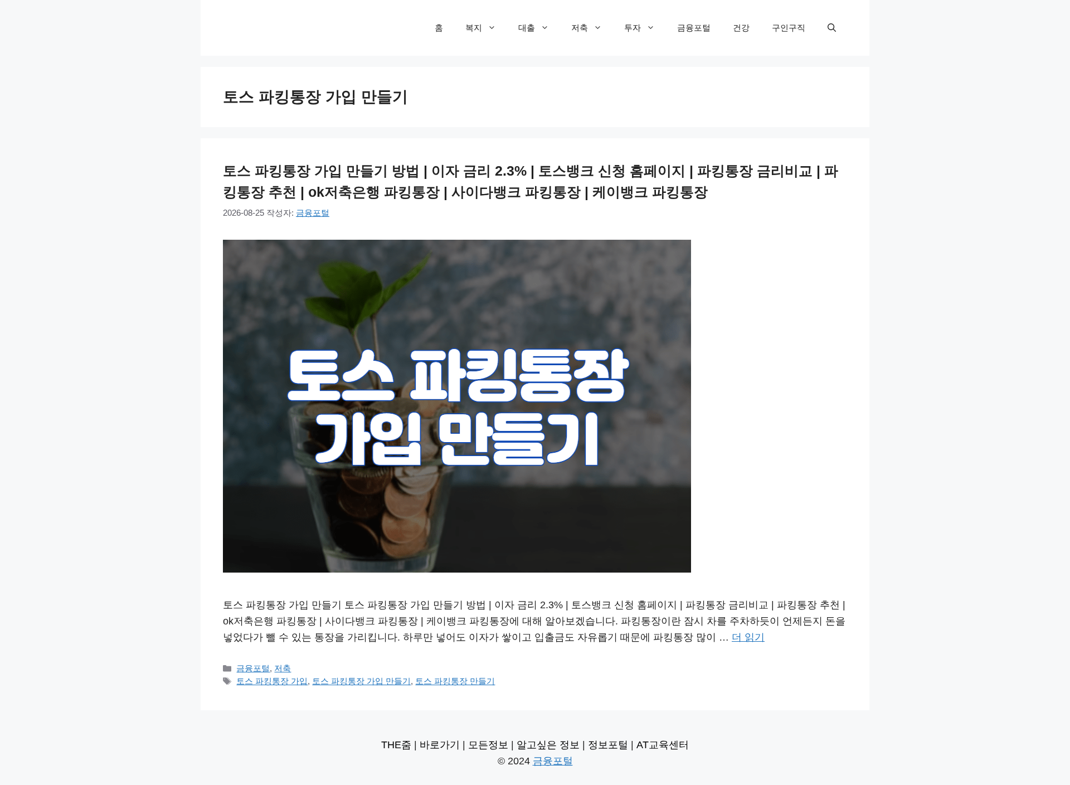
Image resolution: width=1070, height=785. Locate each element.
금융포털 (694, 27)
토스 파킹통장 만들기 (455, 681)
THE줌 (396, 744)
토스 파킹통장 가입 (272, 681)
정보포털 (608, 744)
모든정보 (488, 744)
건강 (741, 27)
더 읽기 (748, 637)
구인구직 (788, 27)
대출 (526, 27)
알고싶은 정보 (548, 744)
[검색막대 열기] (831, 28)
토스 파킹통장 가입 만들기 (361, 681)
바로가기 (440, 744)
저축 (579, 27)
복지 (473, 27)
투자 (632, 27)
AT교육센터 (662, 744)
